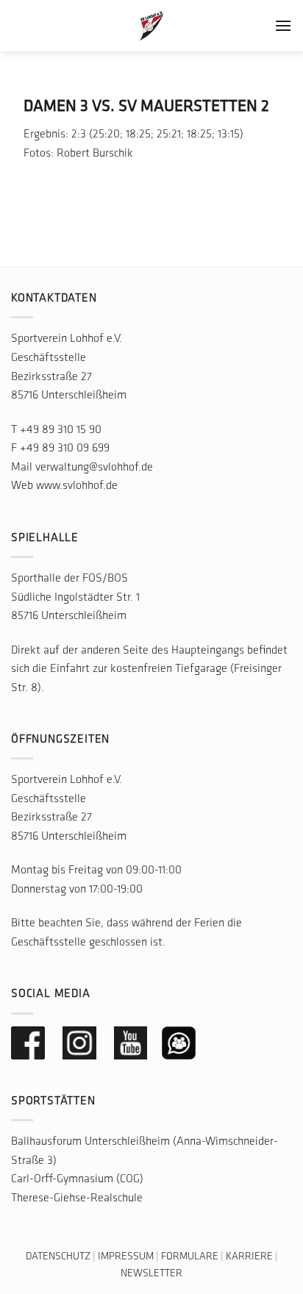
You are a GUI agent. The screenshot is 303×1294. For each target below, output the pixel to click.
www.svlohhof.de (77, 486)
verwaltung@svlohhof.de (94, 467)
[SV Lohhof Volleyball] (151, 25)
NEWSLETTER (151, 1273)
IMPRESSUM (126, 1256)
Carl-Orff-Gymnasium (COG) (77, 1179)
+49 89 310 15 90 (60, 430)
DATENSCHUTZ (58, 1256)
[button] (283, 25)
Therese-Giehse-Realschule (77, 1198)
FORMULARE (189, 1256)
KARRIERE (249, 1256)
